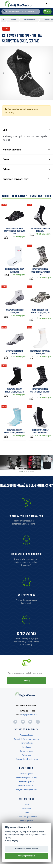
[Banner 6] (31, 471)
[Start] (4, 19)
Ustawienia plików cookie (26, 849)
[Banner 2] (22, 471)
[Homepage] (18, 4)
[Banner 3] (24, 471)
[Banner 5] (28, 471)
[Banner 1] (20, 471)
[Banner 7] (33, 471)
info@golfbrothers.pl (29, 715)
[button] (5, 73)
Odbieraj (26, 680)
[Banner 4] (26, 471)
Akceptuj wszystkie (26, 856)
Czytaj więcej (11, 840)
